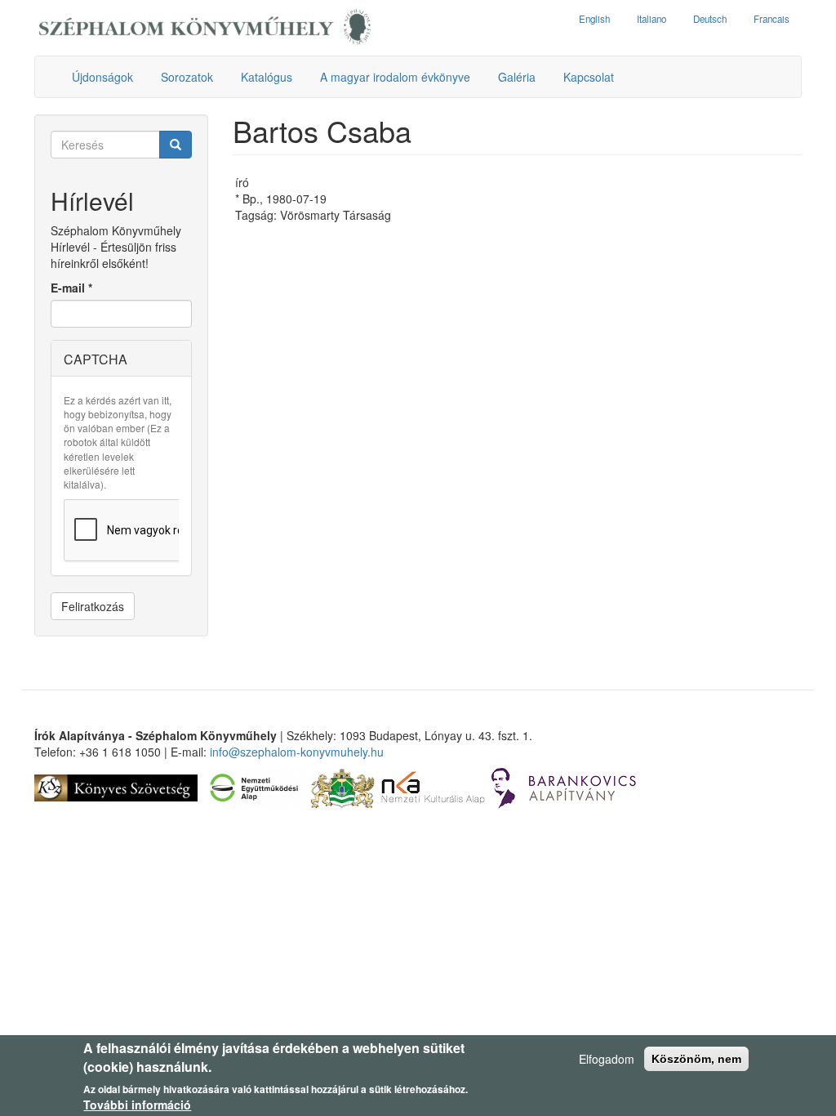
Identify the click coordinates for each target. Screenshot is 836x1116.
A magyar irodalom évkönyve (395, 77)
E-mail (71, 287)
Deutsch (710, 18)
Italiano (651, 18)
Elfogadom (606, 1059)
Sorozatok (187, 77)
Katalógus (266, 77)
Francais (771, 18)
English (594, 18)
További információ (137, 1104)
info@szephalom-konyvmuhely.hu (297, 751)
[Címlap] (205, 28)
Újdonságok (102, 77)
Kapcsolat (588, 77)
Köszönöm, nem (696, 1058)
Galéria (517, 77)
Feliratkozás (92, 606)
